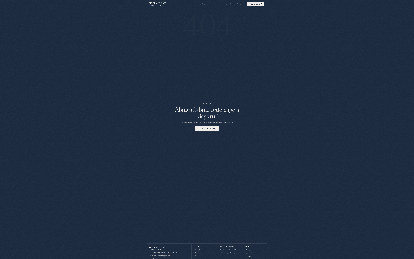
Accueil (197, 250)
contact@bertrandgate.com (161, 256)
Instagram (248, 256)
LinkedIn (248, 250)
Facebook (248, 253)
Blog (196, 256)
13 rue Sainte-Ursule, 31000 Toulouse (164, 253)
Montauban (224, 250)
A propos (198, 253)
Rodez (231, 250)
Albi (221, 253)
